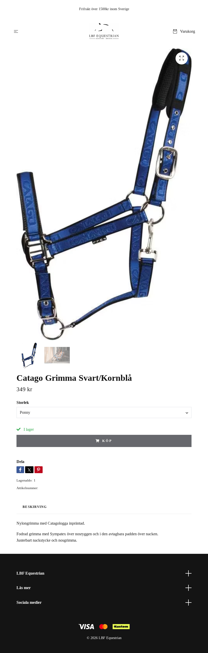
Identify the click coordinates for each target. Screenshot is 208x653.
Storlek (22, 402)
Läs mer (23, 588)
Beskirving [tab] (35, 507)
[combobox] (104, 412)
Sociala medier (29, 602)
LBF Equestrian (30, 573)
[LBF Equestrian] (103, 31)
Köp (107, 441)
